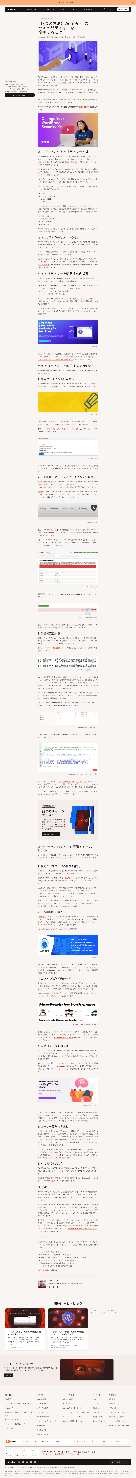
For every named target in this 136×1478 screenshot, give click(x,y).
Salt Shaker (54, 386)
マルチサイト (41, 1430)
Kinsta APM (84, 308)
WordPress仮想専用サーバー (15, 1424)
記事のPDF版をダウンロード (20, 95)
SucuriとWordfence (74, 532)
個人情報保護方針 (60, 1454)
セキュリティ (10, 1408)
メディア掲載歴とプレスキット (120, 1421)
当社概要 (112, 1399)
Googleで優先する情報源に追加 (76, 37)
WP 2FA (53, 929)
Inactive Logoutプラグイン (62, 1066)
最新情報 (96, 1408)
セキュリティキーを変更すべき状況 (16, 86)
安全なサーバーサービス (46, 1220)
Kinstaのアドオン (11, 1419)
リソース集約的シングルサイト (48, 1421)
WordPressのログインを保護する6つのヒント (20, 91)
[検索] (105, 9)
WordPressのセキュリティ (47, 18)
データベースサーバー (103, 1441)
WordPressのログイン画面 (63, 1037)
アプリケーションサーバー (82, 1441)
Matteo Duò (42, 37)
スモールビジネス (43, 1412)
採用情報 (112, 1403)
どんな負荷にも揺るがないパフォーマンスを (19, 1413)
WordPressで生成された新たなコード (72, 781)
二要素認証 (42, 916)
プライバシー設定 (73, 1454)
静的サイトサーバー (121, 1441)
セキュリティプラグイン (46, 481)
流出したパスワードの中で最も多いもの (63, 890)
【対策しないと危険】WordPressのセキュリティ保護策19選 (67, 1333)
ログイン (112, 9)
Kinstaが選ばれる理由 (117, 1412)
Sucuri (40, 491)
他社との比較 (97, 1417)
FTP (79, 693)
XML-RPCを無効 (49, 1181)
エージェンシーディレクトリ (72, 1417)
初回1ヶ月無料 (43, 1270)
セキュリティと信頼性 (117, 1417)
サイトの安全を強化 (64, 82)
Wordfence (50, 532)
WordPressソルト (76, 206)
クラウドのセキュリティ (49, 925)
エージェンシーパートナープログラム (76, 1412)
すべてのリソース (99, 1421)
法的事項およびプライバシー (119, 1425)
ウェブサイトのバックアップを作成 (82, 677)
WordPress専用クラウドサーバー (17, 1403)
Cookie (67, 169)
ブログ (95, 1399)
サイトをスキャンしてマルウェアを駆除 (79, 298)
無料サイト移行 (68, 1399)
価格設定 (8, 1399)
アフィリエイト (68, 1403)
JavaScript (97, 1310)
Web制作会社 (42, 1399)
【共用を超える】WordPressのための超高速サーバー (24, 1333)
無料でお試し (123, 9)
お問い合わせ (113, 1408)
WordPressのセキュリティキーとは (16, 84)
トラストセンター (47, 1454)
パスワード (68, 242)
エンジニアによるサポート (72, 1408)
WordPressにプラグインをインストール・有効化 (62, 429)
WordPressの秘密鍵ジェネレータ (56, 648)
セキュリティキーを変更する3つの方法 (17, 89)
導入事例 (96, 1403)
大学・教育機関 (42, 1408)
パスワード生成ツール (66, 878)
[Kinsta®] (12, 9)
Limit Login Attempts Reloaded (50, 996)
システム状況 (10, 1428)
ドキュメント (97, 1412)
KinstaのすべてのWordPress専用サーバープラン (55, 359)
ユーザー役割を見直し (55, 1152)
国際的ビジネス (42, 1434)
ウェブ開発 (110, 1310)
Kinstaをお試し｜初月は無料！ (66, 3)
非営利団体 (41, 1425)
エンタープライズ (43, 1403)
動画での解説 (83, 107)
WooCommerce (43, 1417)
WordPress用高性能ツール (72, 1421)
